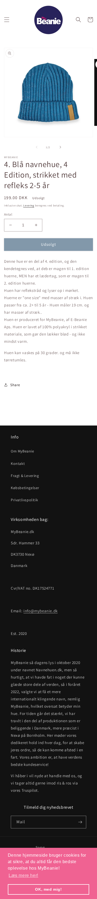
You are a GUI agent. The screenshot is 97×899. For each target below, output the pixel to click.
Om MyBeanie (22, 451)
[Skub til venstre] (37, 147)
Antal (8, 214)
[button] (7, 20)
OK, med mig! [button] (48, 889)
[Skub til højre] (60, 147)
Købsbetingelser (25, 487)
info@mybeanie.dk (40, 610)
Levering (28, 205)
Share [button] (15, 384)
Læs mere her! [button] (23, 875)
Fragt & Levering (25, 475)
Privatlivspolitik (24, 499)
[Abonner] (80, 822)
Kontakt (18, 463)
